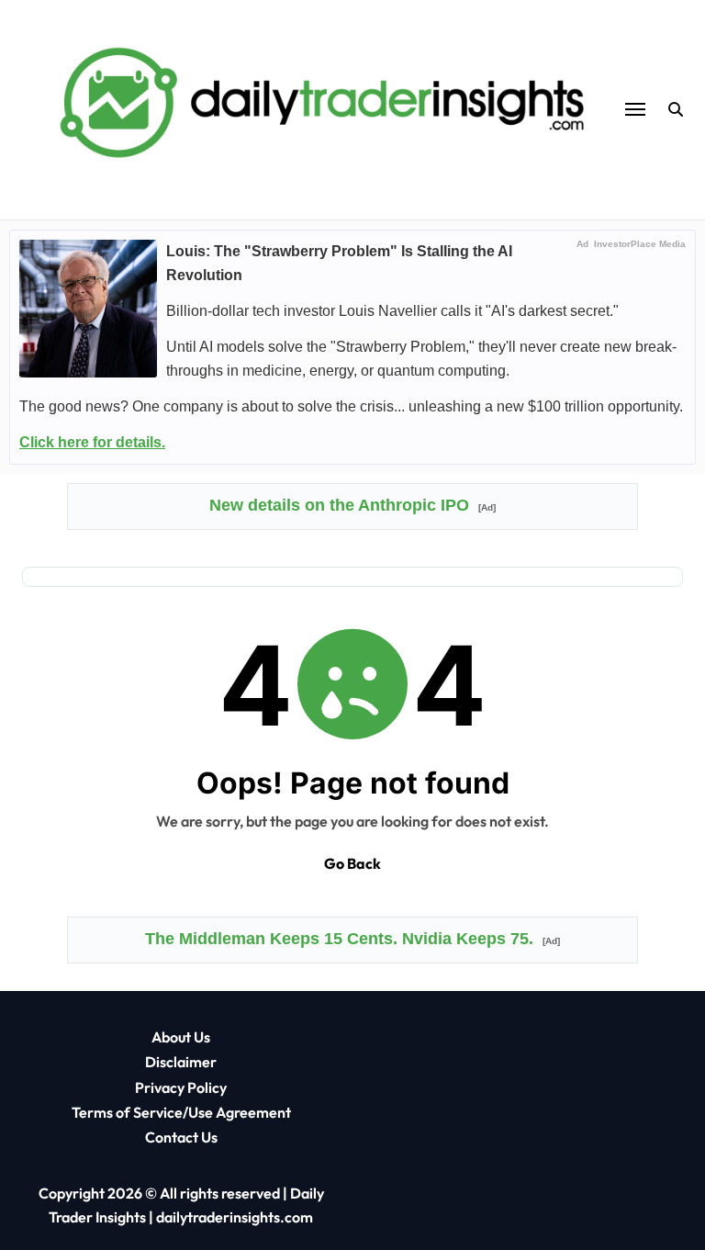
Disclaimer (181, 1062)
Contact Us (181, 1137)
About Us (180, 1037)
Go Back (352, 863)
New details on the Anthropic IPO (352, 505)
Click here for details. (92, 442)
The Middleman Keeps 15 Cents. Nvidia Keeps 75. (352, 938)
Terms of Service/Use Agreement (181, 1112)
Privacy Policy (181, 1087)
